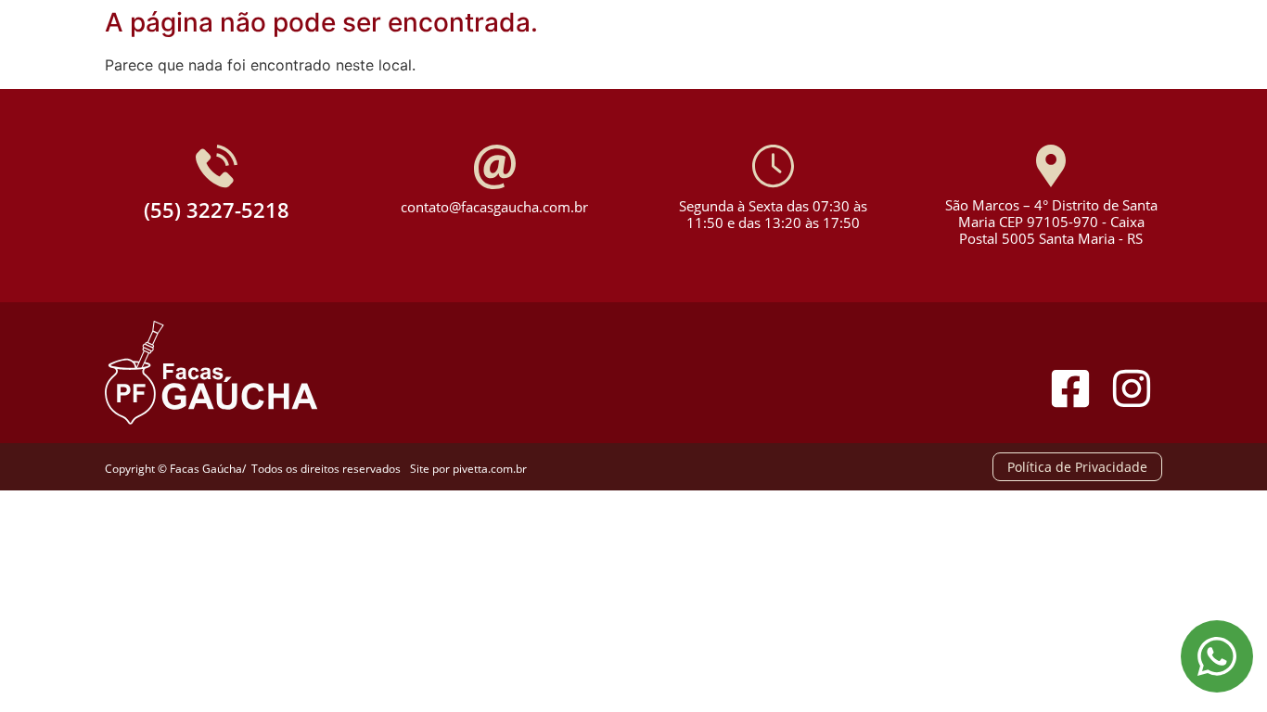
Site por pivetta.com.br (468, 469)
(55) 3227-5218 (216, 209)
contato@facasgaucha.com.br (494, 206)
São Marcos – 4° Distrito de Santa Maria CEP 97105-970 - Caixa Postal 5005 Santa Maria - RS (1051, 222)
